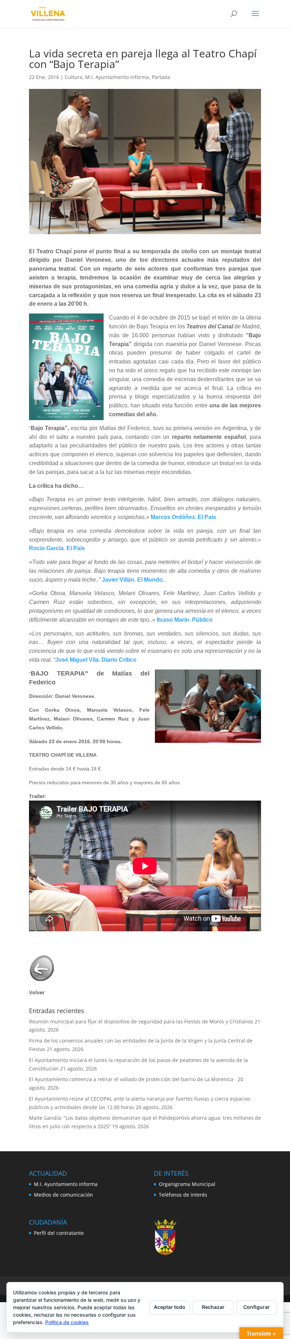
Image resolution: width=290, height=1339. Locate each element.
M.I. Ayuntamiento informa (117, 77)
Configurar (256, 1307)
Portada (161, 77)
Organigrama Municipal (187, 1184)
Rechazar (213, 1307)
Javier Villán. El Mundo (132, 580)
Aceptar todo (169, 1307)
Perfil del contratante (59, 1233)
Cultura (73, 77)
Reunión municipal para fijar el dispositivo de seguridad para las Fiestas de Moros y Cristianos (141, 1021)
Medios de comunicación (63, 1194)
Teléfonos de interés (183, 1194)
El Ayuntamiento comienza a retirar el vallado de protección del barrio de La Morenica (132, 1079)
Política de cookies (67, 1322)
